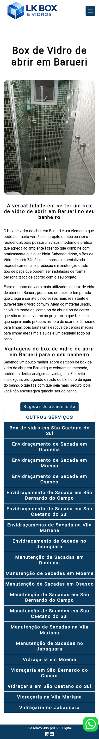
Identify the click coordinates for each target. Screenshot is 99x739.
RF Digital (64, 728)
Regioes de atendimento (49, 406)
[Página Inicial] (32, 11)
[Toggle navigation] (90, 11)
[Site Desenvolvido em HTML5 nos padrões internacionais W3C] (47, 734)
